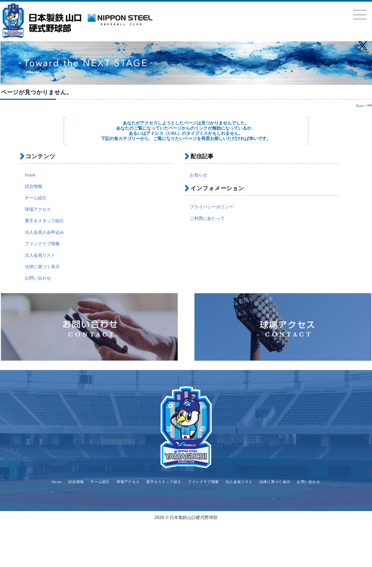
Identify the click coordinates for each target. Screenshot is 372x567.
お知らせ (198, 175)
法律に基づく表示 (42, 266)
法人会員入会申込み (44, 232)
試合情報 (33, 186)
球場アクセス (38, 209)
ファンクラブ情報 (42, 243)
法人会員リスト (40, 255)
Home (360, 105)
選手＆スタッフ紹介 (44, 220)
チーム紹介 (36, 198)
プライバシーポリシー (211, 207)
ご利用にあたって (207, 218)
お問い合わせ (38, 278)
